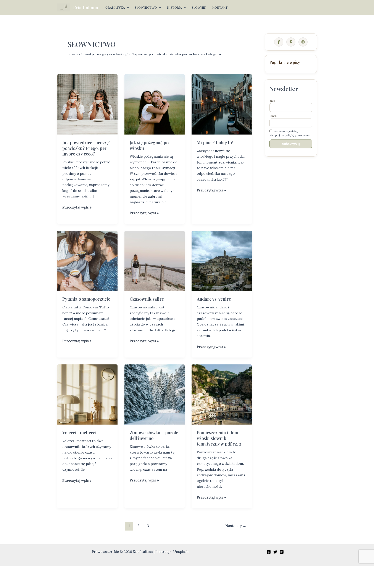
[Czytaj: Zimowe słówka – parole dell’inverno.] (154, 394)
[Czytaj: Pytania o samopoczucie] (87, 260)
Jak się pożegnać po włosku (149, 145)
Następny (235, 525)
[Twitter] (275, 552)
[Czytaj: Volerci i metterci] (87, 394)
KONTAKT (220, 8)
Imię (272, 100)
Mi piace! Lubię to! (215, 142)
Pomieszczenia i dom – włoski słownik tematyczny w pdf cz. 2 (219, 438)
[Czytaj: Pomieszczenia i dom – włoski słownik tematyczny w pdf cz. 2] (222, 394)
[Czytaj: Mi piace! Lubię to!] (222, 104)
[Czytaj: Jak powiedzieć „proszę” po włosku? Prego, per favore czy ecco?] (87, 104)
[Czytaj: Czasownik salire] (154, 260)
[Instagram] (303, 41)
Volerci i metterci (79, 432)
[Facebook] (278, 41)
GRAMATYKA (115, 8)
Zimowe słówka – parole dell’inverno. (154, 435)
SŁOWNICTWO (146, 8)
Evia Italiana (85, 7)
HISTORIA (174, 8)
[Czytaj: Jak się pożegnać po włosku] (154, 104)
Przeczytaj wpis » (76, 207)
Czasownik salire (147, 299)
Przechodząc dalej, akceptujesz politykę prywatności (289, 133)
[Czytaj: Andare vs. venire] (222, 260)
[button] (127, 7)
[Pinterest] (290, 41)
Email (273, 115)
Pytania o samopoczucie (86, 299)
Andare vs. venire (214, 299)
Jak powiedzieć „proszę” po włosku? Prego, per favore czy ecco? (86, 148)
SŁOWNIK (199, 8)
